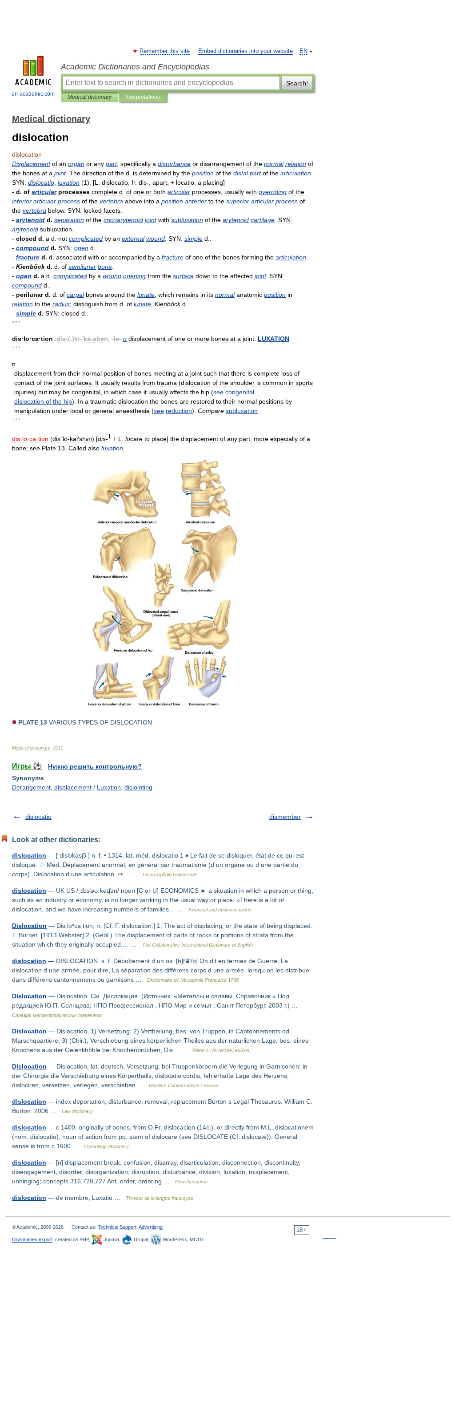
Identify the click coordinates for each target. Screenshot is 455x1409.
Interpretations (142, 97)
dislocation (29, 855)
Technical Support (117, 1227)
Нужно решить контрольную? (95, 766)
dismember (285, 816)
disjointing (138, 787)
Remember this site (165, 51)
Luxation (109, 787)
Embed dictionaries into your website (245, 51)
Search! (297, 83)
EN (303, 51)
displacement (73, 787)
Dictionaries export (32, 1239)
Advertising (151, 1227)
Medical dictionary (90, 97)
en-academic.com (33, 94)
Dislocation (29, 925)
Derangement (31, 787)
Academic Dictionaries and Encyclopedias (135, 66)
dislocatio (38, 816)
